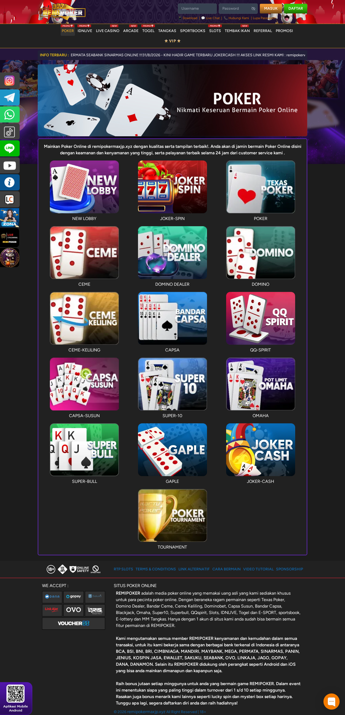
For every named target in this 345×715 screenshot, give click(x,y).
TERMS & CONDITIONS (156, 569)
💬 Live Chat (210, 18)
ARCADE (131, 29)
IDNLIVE (85, 29)
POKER (68, 29)
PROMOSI (284, 31)
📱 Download (188, 18)
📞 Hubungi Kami (236, 18)
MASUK (271, 8)
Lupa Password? (264, 18)
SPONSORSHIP (289, 569)
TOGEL (148, 29)
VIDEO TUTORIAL (258, 569)
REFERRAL (263, 31)
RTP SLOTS (123, 569)
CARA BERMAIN (226, 569)
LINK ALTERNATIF (194, 569)
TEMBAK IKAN (237, 29)
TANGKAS (167, 31)
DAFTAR (295, 8)
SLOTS (215, 29)
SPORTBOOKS (192, 31)
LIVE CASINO (107, 29)
